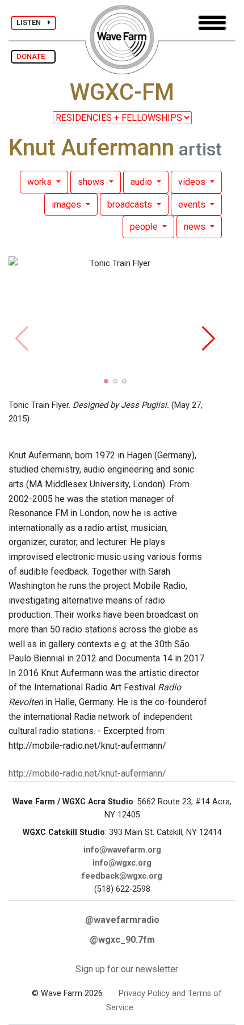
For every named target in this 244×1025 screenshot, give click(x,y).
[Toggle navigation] (212, 23)
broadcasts (130, 204)
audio (142, 181)
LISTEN (32, 22)
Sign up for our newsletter (126, 969)
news (196, 226)
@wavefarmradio (122, 919)
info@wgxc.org (122, 863)
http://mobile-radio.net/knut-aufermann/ (87, 773)
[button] (106, 381)
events (193, 204)
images (67, 204)
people (145, 226)
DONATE (33, 56)
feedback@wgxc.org (122, 876)
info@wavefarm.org (122, 850)
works (40, 181)
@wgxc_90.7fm (122, 939)
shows (92, 181)
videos (193, 181)
